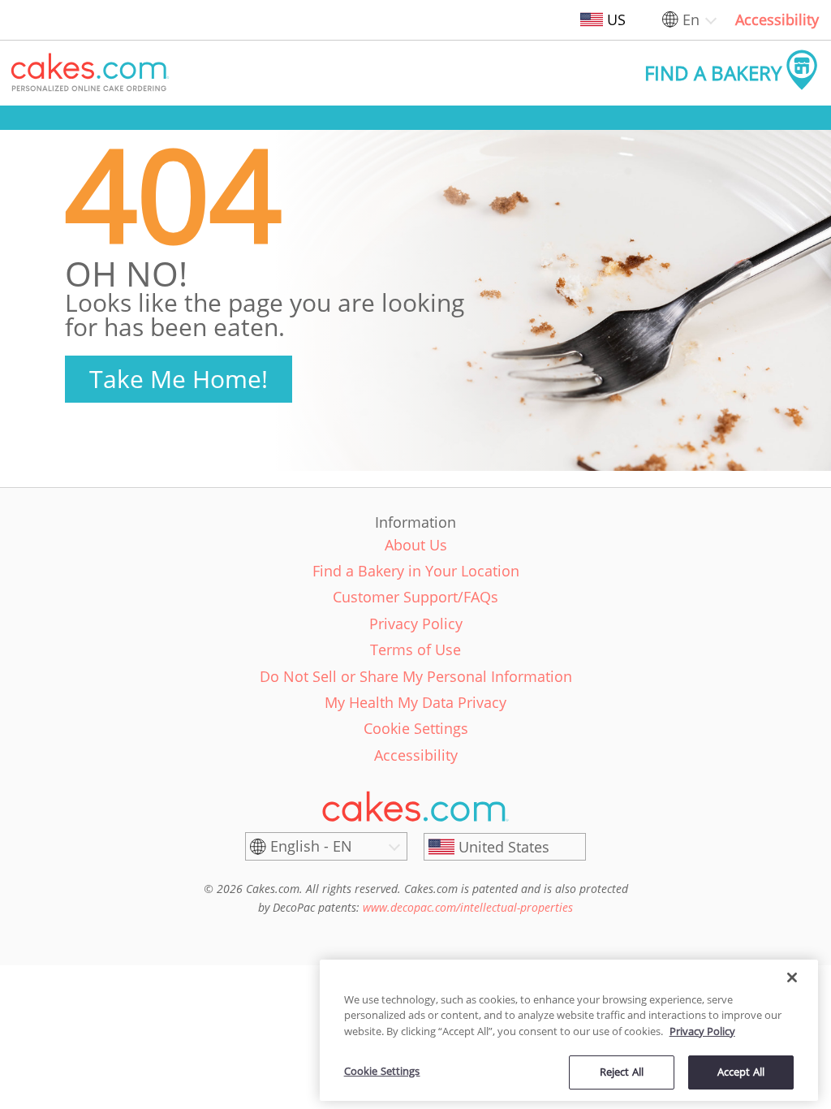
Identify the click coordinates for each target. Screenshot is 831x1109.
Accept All (740, 1071)
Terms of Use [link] (415, 649)
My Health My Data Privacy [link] (415, 702)
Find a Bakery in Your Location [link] (415, 570)
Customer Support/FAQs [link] (415, 596)
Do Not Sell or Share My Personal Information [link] (416, 676)
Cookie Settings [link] (416, 728)
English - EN (311, 846)
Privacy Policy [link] (416, 623)
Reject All (622, 1071)
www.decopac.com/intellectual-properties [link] (468, 907)
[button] (90, 73)
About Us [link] (416, 544)
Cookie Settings (382, 1071)
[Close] (792, 977)
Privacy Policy (702, 1031)
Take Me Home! (178, 378)
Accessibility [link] (777, 19)
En (691, 19)
